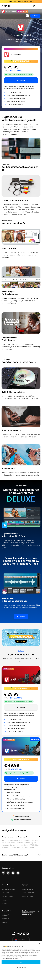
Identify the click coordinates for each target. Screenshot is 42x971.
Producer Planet (27, 896)
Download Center (7, 896)
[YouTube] (3, 873)
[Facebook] (18, 873)
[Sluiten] (39, 943)
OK (21, 962)
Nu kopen (35, 16)
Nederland (21, 940)
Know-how (5, 893)
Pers (3, 926)
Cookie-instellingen (21, 967)
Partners (4, 900)
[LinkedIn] (13, 873)
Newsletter (5, 919)
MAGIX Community (28, 893)
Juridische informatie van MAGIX (10, 958)
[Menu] (39, 6)
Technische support (8, 889)
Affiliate (4, 903)
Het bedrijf (5, 915)
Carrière (4, 922)
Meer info (25, 919)
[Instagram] (8, 873)
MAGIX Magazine (27, 889)
